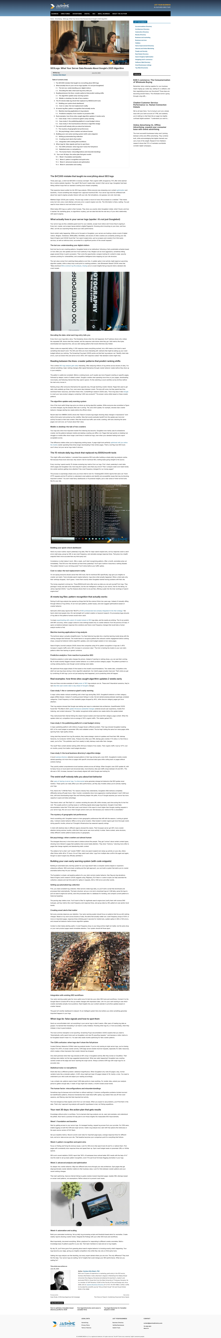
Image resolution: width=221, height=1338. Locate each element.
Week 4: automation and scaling (70, 164)
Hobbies (137, 43)
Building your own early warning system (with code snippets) (77, 134)
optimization (121, 190)
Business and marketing (142, 37)
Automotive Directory (142, 32)
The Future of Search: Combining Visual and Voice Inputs (111, 1297)
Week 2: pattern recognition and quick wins (74, 159)
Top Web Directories (141, 68)
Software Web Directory (142, 62)
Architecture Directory (142, 29)
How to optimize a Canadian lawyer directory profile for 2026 (62, 1309)
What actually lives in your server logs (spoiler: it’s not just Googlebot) (80, 85)
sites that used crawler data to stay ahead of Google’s (70, 686)
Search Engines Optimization (144, 57)
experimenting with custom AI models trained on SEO (74, 620)
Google (126, 392)
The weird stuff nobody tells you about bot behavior (73, 126)
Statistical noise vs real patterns (70, 149)
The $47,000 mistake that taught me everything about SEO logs (77, 83)
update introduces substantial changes (81, 709)
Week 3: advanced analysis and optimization (75, 162)
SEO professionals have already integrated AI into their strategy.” (102, 611)
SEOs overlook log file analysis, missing (74, 266)
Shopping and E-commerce (143, 59)
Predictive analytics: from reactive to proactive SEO (76, 113)
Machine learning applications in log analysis (74, 111)
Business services (141, 40)
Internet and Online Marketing (144, 48)
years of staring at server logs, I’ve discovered (69, 781)
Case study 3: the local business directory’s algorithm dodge (79, 124)
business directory (61, 757)
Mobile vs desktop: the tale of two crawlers (73, 98)
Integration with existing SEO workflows (72, 141)
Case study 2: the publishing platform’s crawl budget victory (79, 121)
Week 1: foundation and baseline (70, 157)
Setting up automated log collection (71, 136)
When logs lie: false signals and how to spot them (72, 144)
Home (52, 19)
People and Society (141, 51)
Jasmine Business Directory (95, 1285)
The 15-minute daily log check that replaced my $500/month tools (78, 101)
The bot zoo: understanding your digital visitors (75, 88)
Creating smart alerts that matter (70, 139)
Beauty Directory (140, 35)
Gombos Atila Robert (59, 75)
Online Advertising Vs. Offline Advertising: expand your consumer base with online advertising (149, 127)
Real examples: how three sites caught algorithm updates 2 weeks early (80, 116)
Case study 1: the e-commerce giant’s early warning (76, 118)
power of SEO (82, 683)
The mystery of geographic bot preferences (73, 129)
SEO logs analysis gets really (68, 365)
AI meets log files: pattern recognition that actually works (75, 108)
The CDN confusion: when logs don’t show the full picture (78, 147)
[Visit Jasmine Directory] (59, 8)
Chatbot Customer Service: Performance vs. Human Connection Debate (149, 105)
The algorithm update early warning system (73, 96)
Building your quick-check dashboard (71, 103)
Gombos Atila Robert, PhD (91, 1271)
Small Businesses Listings (143, 65)
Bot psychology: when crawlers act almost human (76, 131)
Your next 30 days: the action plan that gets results (74, 154)
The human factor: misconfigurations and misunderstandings (80, 152)
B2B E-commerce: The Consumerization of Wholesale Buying (151, 81)
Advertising (58, 19)
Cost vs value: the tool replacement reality (73, 106)
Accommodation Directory (143, 26)
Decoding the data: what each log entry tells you (75, 90)
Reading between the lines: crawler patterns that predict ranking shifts (80, 93)
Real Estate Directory (141, 54)
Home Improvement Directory (144, 46)
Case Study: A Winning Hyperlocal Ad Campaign (65, 1297)
